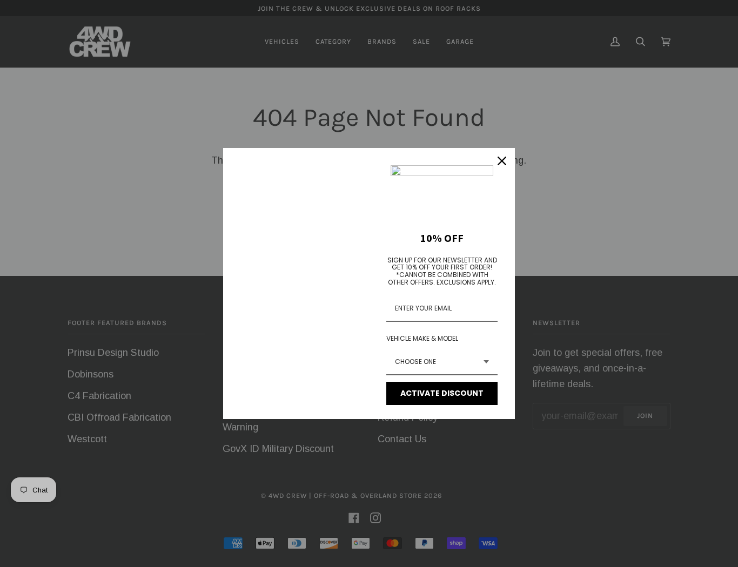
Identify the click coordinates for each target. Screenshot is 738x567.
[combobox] (442, 362)
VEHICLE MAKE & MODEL (422, 338)
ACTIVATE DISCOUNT (442, 393)
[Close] (502, 161)
